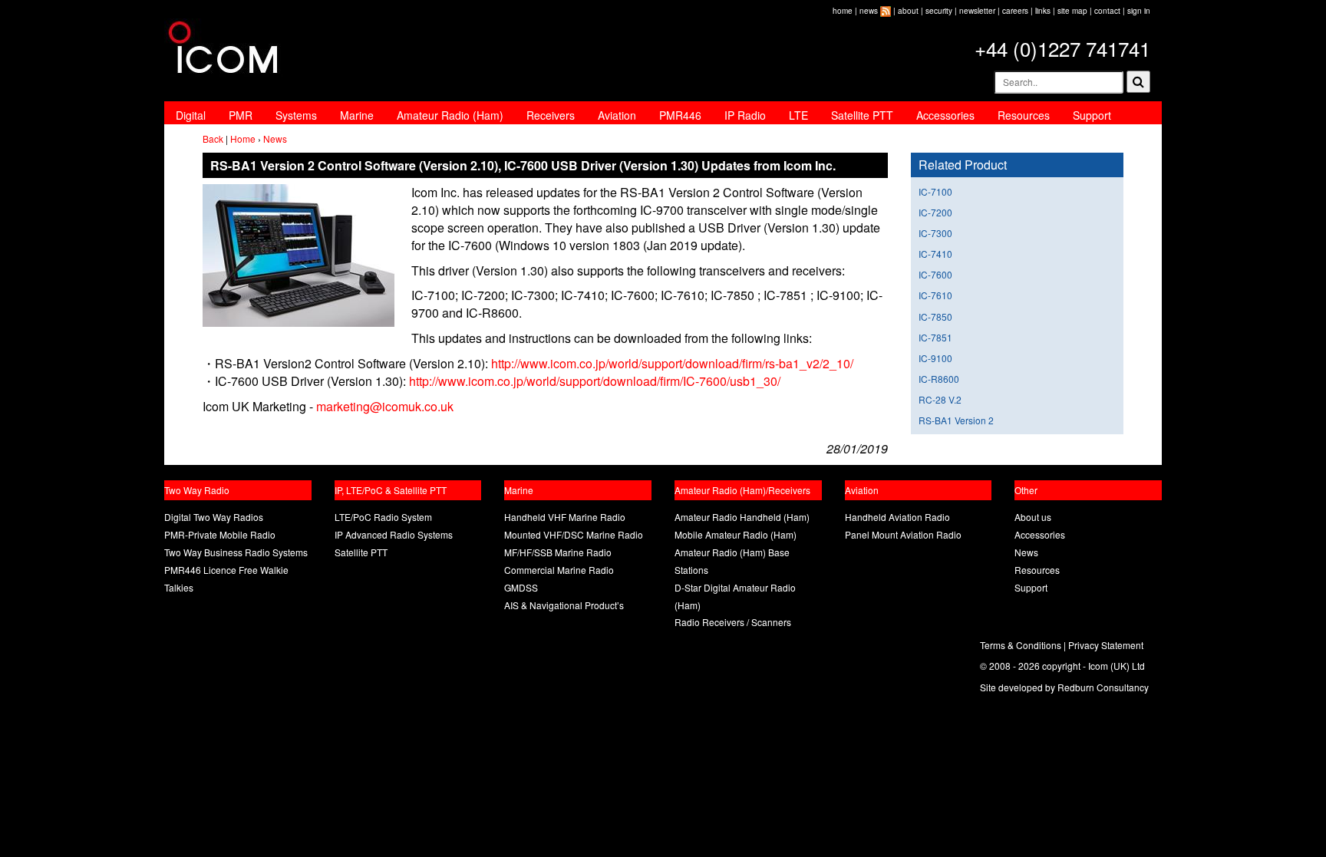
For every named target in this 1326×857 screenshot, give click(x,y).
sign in (1138, 10)
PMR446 (680, 115)
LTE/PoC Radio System (383, 516)
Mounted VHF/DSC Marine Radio (573, 534)
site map (1072, 10)
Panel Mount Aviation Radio (903, 534)
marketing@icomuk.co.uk (385, 406)
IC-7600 (935, 274)
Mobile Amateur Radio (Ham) (736, 534)
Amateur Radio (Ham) (450, 115)
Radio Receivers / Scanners (733, 621)
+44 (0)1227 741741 (1062, 48)
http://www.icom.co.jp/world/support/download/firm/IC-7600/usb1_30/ (594, 381)
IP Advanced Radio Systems (394, 534)
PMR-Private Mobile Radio (219, 534)
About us (1032, 516)
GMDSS (521, 587)
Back (213, 138)
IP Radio (745, 115)
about (908, 10)
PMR (240, 115)
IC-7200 (935, 212)
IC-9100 (935, 357)
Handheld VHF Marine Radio (564, 516)
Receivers (550, 115)
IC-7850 (935, 316)
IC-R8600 (939, 378)
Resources (1024, 115)
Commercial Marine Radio (559, 569)
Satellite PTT (862, 115)
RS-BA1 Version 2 (956, 420)
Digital (191, 115)
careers (1015, 10)
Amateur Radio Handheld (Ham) (742, 516)
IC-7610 (935, 295)
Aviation (617, 115)
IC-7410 (935, 253)
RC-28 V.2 (940, 399)
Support (1092, 115)
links (1043, 10)
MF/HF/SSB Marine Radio (558, 552)
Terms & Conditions (1020, 644)
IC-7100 (935, 191)
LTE (798, 115)
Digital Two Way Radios (213, 516)
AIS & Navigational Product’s (564, 604)
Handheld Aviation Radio (897, 516)
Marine (357, 115)
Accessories (945, 115)
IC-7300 (935, 232)
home (843, 10)
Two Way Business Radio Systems (236, 552)
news (868, 10)
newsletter (977, 10)
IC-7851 (935, 337)
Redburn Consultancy (1103, 687)
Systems (296, 115)
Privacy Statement (1105, 644)
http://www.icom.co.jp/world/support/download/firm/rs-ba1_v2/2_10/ (672, 363)
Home (243, 138)
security (938, 10)
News (275, 138)
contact (1107, 10)
